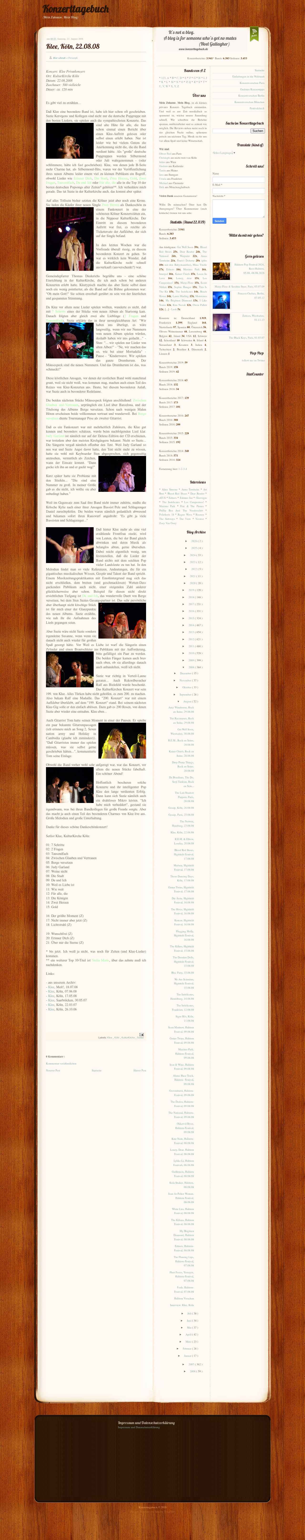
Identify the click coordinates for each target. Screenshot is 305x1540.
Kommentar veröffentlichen (61, 1063)
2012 (191, 639)
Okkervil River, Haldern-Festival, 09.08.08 (184, 1128)
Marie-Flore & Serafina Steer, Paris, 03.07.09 (239, 286)
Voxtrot (199, 519)
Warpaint (185, 256)
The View (185, 519)
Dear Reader (187, 251)
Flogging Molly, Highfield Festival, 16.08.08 (184, 935)
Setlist (140, 1037)
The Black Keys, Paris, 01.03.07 (246, 337)
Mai (189, 1327)
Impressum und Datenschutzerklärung (139, 1427)
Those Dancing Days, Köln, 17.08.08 (182, 878)
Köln (117, 1037)
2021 (193, 576)
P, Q (188, 82)
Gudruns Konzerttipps (252, 89)
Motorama (201, 296)
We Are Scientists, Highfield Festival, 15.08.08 (184, 983)
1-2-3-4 (182, 469)
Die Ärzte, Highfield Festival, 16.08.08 (183, 900)
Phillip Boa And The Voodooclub (181, 510)
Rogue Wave (185, 514)
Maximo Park (191, 269)
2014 (191, 625)
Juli (190, 1313)
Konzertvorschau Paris (252, 83)
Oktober (187, 687)
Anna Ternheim (190, 489)
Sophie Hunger (182, 287)
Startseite (97, 1070)
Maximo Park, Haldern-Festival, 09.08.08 (184, 1053)
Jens (161, 174)
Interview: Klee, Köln (182, 1305)
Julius (162, 162)
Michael (163, 183)
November (186, 680)
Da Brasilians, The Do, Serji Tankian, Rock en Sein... (181, 781)
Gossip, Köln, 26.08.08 (181, 807)
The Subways (167, 519)
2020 (193, 583)
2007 (191, 1364)
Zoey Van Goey (168, 523)
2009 (191, 660)
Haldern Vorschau (184, 1298)
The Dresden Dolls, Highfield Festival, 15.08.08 (183, 961)
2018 (191, 597)
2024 (193, 555)
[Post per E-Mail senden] (141, 1034)
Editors (170, 269)
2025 (194, 548)
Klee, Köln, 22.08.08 (72, 46)
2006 (193, 1371)
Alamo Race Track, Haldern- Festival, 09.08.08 (183, 1080)
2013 (191, 632)
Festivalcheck (257, 108)
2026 (194, 541)
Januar (188, 1355)
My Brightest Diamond (179, 300)
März (189, 1341)
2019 (191, 590)
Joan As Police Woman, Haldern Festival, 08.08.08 (181, 1198)
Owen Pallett (200, 305)
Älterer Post (139, 1070)
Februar (187, 1348)
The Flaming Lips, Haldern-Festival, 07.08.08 (184, 1261)
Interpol (163, 274)
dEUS (162, 497)
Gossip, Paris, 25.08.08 (181, 814)
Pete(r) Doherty (186, 260)
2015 (191, 618)
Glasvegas (201, 497)
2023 (193, 562)
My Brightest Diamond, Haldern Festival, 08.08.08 (183, 1235)
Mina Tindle (200, 264)
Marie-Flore (186, 282)
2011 (191, 646)
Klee (51, 987)
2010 (191, 653)
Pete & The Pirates (191, 506)
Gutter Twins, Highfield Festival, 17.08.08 (181, 889)
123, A (165, 78)
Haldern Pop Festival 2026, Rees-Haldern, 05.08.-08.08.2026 (249, 269)
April (189, 1334)
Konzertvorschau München (249, 102)
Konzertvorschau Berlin (251, 95)
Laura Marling (181, 296)
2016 (191, 611)
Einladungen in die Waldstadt (248, 76)
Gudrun (163, 166)
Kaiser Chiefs (182, 274)
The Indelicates (184, 291)
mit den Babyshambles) (178, 264)
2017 (191, 604)
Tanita (162, 170)
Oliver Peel (165, 153)
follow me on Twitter (253, 360)
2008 (191, 667)
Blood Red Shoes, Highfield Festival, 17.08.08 (184, 854)
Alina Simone (169, 489)
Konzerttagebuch (75, 8)
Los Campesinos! (194, 502)
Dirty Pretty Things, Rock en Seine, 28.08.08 (183, 766)
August (187, 701)
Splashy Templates (165, 1511)
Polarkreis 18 (166, 514)
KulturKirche (129, 1037)
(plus (204, 260)
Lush (174, 309)
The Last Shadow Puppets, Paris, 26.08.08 (184, 797)
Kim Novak (179, 305)
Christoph (164, 157)
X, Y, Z (175, 86)
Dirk (161, 187)
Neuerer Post (53, 1070)
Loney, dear (184, 278)
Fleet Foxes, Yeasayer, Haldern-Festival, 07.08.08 (182, 1276)
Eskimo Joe (186, 497)
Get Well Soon (185, 247)
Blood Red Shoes (177, 493)
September (186, 694)
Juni (189, 1320)
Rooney (200, 514)
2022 (194, 569)
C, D (179, 78)
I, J (205, 78)
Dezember (186, 673)
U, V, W (163, 86)
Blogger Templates (140, 1511)
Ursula (162, 178)
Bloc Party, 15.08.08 (182, 972)
